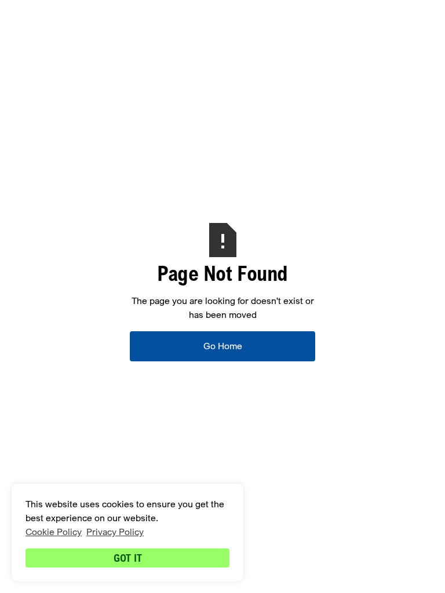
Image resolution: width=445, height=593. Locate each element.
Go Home (222, 346)
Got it (128, 557)
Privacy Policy (115, 531)
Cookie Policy (53, 531)
